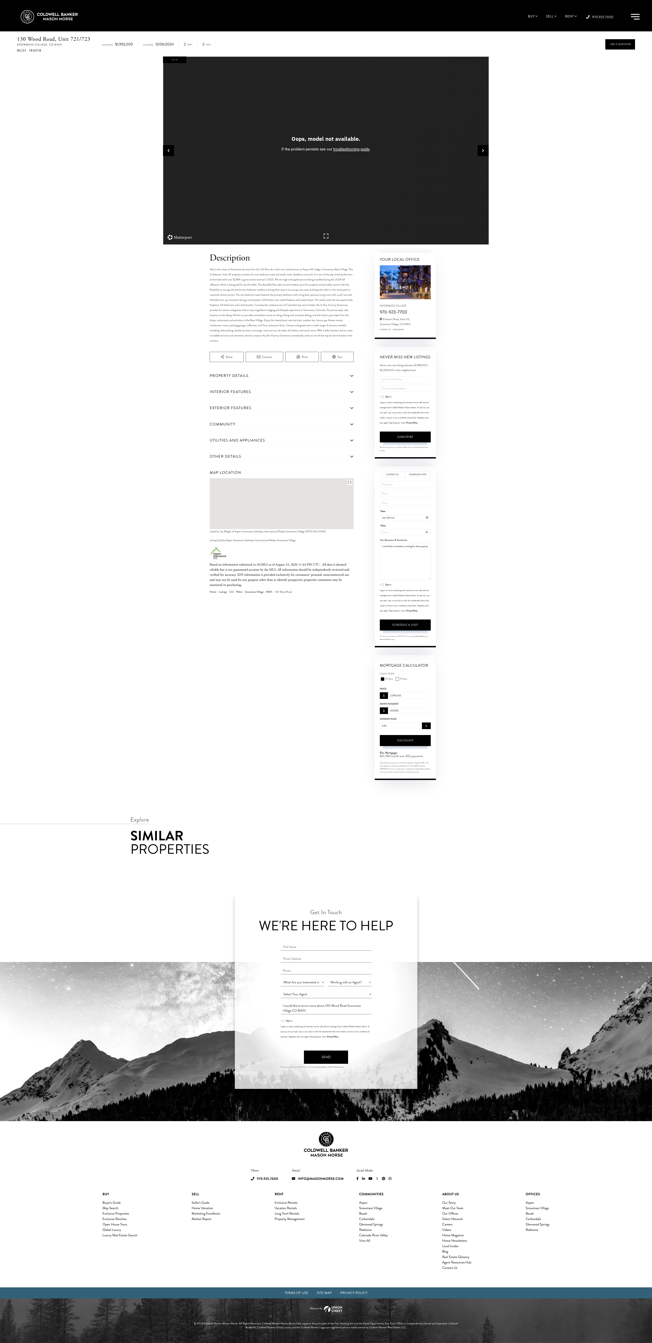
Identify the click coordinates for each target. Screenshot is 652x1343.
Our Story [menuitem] (449, 1202)
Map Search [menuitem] (110, 1208)
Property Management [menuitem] (290, 1218)
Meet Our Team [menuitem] (452, 1208)
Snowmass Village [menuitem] (370, 1208)
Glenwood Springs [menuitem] (371, 1224)
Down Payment (389, 704)
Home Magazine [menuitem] (453, 1235)
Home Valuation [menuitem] (202, 1208)
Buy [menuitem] (531, 16)
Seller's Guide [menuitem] (200, 1202)
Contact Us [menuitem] (449, 1267)
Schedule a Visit (418, 474)
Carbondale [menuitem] (366, 1218)
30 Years (389, 679)
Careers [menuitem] (447, 1224)
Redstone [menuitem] (365, 1229)
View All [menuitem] (364, 1240)
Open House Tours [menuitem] (115, 1224)
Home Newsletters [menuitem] (454, 1240)
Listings (223, 592)
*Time (383, 525)
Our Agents (398, 329)
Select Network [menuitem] (452, 1218)
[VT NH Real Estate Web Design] (326, 1310)
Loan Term (387, 673)
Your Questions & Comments (393, 540)
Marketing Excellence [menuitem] (206, 1213)
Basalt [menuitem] (363, 1213)
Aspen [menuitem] (363, 1202)
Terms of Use (296, 1292)
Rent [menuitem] (569, 16)
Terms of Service (385, 639)
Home (213, 592)
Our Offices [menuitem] (450, 1213)
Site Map (324, 1292)
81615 (269, 592)
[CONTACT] (620, 44)
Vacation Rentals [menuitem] (286, 1208)
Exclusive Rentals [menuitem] (286, 1202)
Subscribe (405, 437)
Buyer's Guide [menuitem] (112, 1202)
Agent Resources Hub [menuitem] (456, 1262)
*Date (382, 511)
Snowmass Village (254, 592)
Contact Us (385, 329)
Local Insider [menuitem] (450, 1246)
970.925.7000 (602, 17)
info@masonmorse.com (321, 1178)
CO (231, 592)
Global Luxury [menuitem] (112, 1229)
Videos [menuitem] (446, 1229)
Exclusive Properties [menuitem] (116, 1213)
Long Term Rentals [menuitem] (287, 1213)
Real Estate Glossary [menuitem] (455, 1256)
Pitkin (239, 592)
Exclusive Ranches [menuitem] (115, 1218)
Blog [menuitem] (445, 1251)
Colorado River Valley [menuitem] (373, 1235)
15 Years (403, 679)
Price (383, 689)
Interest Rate (388, 719)
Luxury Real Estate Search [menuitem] (120, 1235)
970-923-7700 (393, 312)
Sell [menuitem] (550, 16)
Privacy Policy (412, 422)
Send (326, 1057)
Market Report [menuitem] (201, 1218)
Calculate (405, 740)
